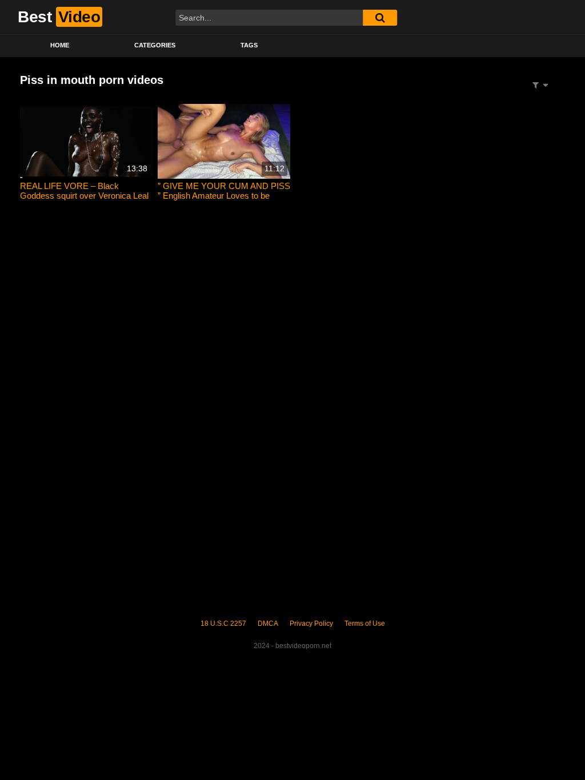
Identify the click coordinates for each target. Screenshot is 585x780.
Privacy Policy (311, 624)
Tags (249, 45)
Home (59, 45)
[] (380, 18)
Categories (154, 45)
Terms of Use (364, 624)
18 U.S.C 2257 (223, 624)
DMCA (268, 624)
